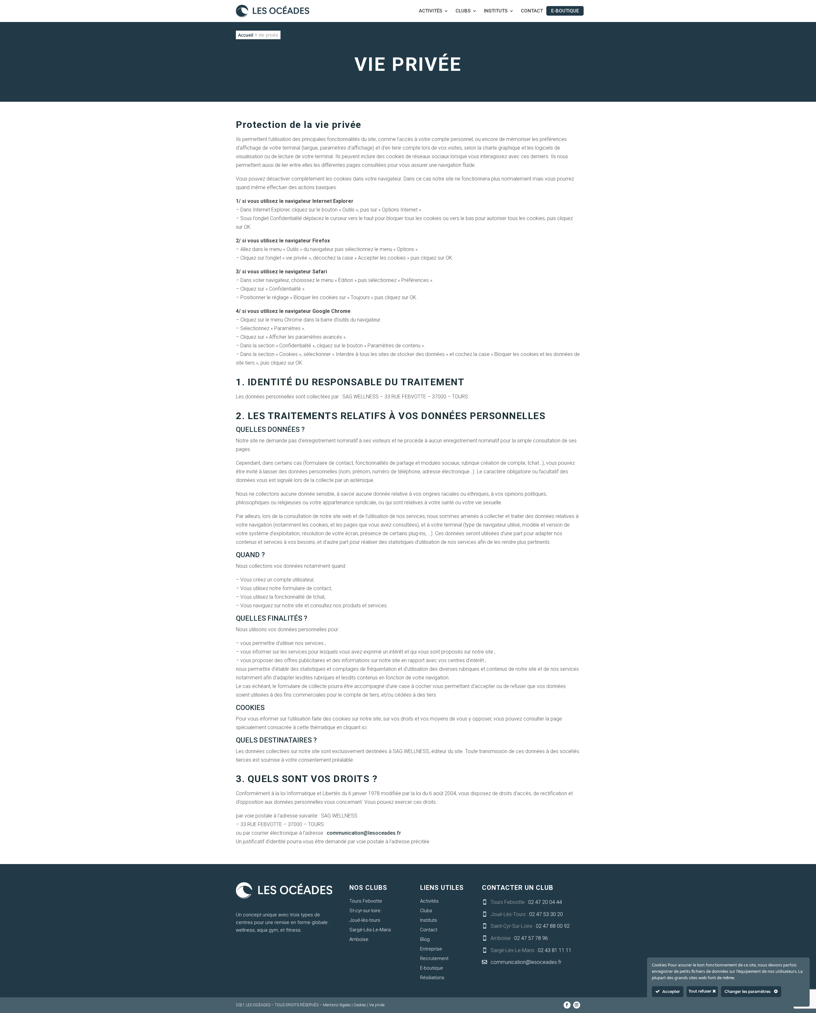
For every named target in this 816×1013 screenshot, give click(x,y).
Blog (425, 939)
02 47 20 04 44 (545, 902)
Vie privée (376, 1005)
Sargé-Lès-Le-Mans (370, 930)
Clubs (462, 11)
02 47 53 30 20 (546, 914)
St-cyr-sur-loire (365, 910)
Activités (430, 11)
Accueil (245, 35)
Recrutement (434, 958)
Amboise (358, 939)
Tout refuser (700, 991)
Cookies (359, 1005)
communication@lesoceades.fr (364, 833)
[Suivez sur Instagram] (576, 1005)
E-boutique (565, 11)
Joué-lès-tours (364, 920)
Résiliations (432, 977)
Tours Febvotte (365, 901)
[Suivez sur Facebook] (567, 1005)
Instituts (495, 11)
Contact (532, 11)
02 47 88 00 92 (553, 926)
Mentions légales (337, 1005)
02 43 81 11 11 (555, 950)
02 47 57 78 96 (531, 938)
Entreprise (431, 949)
